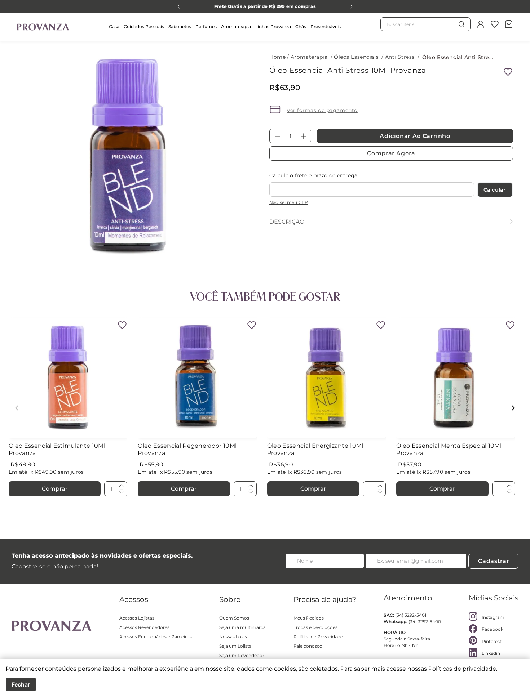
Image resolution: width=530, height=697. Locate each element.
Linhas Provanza (273, 26)
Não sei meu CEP (288, 202)
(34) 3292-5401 (410, 615)
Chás (300, 26)
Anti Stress (400, 57)
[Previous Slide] (178, 6)
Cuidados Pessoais (144, 26)
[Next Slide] (351, 6)
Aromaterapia (236, 26)
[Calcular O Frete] (495, 189)
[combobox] (425, 24)
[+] (121, 486)
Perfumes (206, 26)
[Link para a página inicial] (278, 57)
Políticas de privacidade (462, 668)
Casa (114, 26)
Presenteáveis (325, 26)
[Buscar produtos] (461, 24)
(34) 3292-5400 (424, 621)
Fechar (21, 684)
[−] (121, 492)
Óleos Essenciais (356, 57)
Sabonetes (179, 26)
